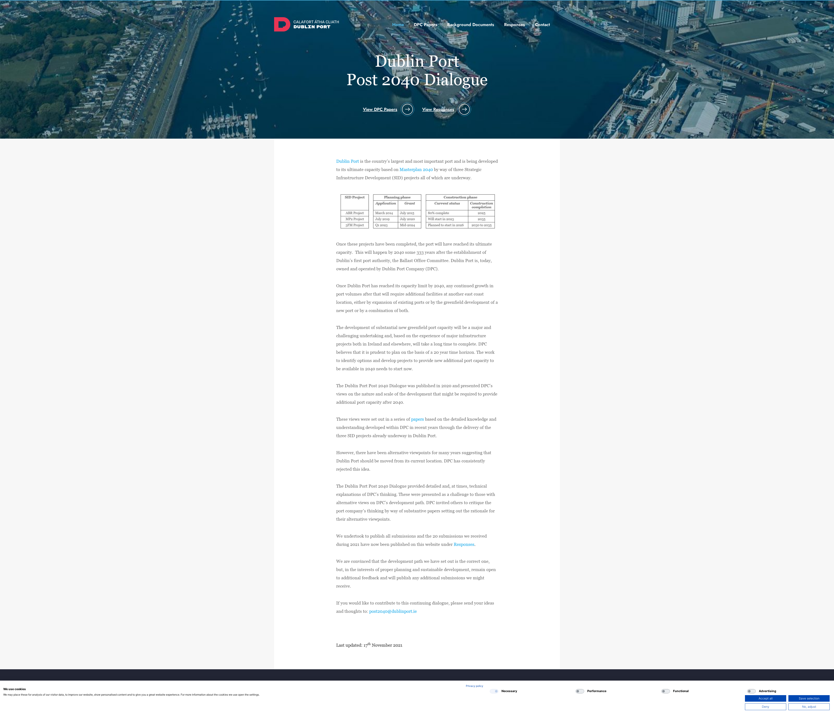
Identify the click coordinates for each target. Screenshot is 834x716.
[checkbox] (494, 691)
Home (398, 25)
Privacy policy (474, 686)
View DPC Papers (380, 109)
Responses (514, 25)
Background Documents (470, 25)
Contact (542, 25)
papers (417, 419)
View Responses (438, 109)
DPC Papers (425, 25)
